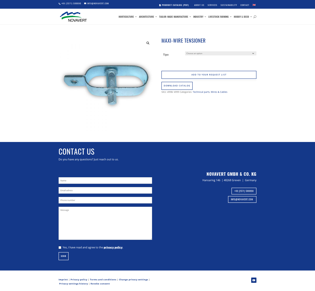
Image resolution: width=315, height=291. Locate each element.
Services (212, 5)
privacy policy (113, 247)
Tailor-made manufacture (173, 16)
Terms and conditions (103, 279)
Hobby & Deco (241, 16)
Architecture (146, 16)
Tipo (166, 54)
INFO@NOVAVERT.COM (242, 199)
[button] (148, 43)
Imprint (63, 279)
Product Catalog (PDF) (175, 5)
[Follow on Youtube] (253, 280)
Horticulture (126, 16)
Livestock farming (218, 16)
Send (63, 256)
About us (199, 5)
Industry (198, 16)
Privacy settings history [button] (73, 283)
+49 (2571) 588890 (71, 3)
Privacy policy (79, 279)
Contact (245, 5)
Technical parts (201, 91)
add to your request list (209, 74)
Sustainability (229, 5)
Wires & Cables (219, 91)
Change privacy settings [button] (133, 279)
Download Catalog (177, 85)
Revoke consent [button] (100, 283)
